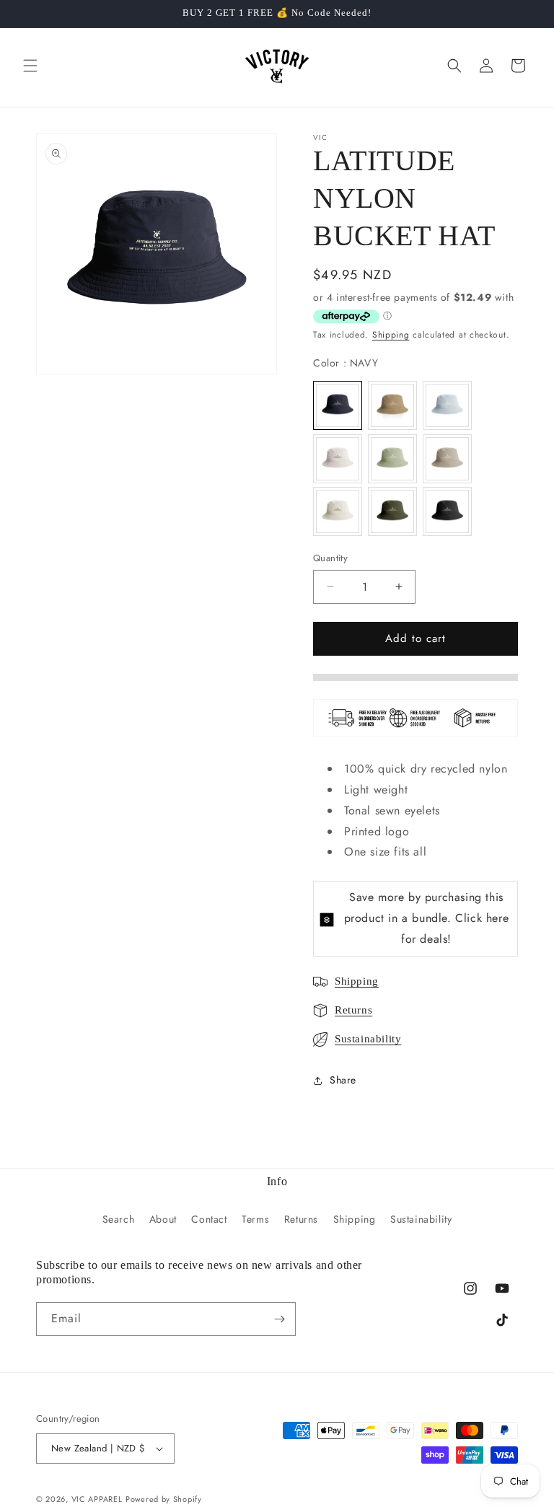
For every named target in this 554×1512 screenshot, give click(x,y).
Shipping (391, 334)
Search (118, 1219)
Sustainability (368, 1039)
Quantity (330, 558)
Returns (353, 1010)
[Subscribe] (279, 1319)
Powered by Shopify (164, 1499)
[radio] (337, 405)
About (163, 1219)
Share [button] (343, 1080)
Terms (255, 1219)
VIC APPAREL (97, 1499)
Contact (209, 1219)
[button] (30, 66)
